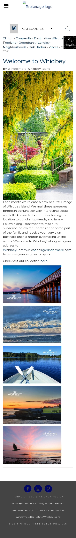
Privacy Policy (51, 497)
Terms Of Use (24, 497)
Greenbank (27, 42)
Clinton (8, 38)
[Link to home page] (38, 6)
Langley (43, 42)
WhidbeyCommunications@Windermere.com (37, 250)
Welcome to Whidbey (34, 61)
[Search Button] (68, 29)
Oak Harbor (37, 47)
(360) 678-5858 (57, 510)
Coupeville (24, 38)
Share (70, 45)
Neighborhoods (14, 47)
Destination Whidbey (49, 38)
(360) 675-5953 (30, 510)
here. (44, 261)
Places (53, 47)
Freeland (9, 42)
